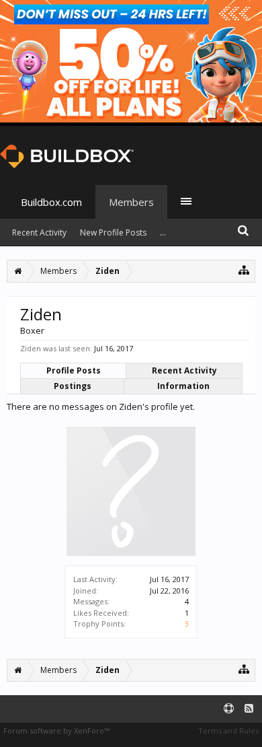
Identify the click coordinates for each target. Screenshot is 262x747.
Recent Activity (184, 370)
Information (183, 386)
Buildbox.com (51, 202)
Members (131, 202)
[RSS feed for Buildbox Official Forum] (249, 709)
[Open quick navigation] (244, 269)
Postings (72, 386)
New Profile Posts (113, 232)
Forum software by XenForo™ (56, 730)
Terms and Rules (228, 730)
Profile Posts (73, 370)
